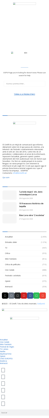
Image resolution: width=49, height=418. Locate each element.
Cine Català (25, 270)
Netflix (2, 351)
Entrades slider (25, 242)
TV (25, 248)
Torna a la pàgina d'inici (24, 94)
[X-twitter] (5, 295)
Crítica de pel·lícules (25, 264)
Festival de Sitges (7, 347)
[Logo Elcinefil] (24, 12)
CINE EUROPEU (6, 358)
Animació (25, 286)
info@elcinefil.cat (20, 173)
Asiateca (3, 361)
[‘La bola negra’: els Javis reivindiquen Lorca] (10, 195)
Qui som (6, 177)
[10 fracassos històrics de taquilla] (10, 207)
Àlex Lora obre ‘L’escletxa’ (31, 215)
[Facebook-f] (30, 295)
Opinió (25, 281)
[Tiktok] (11, 295)
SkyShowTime (5, 354)
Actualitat (25, 237)
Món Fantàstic (25, 259)
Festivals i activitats (25, 275)
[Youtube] (24, 295)
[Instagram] (17, 295)
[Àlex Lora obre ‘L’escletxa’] (10, 218)
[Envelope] (43, 295)
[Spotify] (36, 295)
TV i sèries (4, 349)
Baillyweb (41, 303)
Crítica (25, 253)
